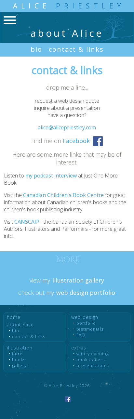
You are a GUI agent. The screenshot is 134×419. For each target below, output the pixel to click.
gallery (19, 365)
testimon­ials (89, 329)
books (18, 359)
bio (36, 49)
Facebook (76, 141)
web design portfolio (85, 292)
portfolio (86, 323)
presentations (92, 365)
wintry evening (92, 354)
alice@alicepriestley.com (67, 127)
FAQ (81, 335)
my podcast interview (51, 175)
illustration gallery (78, 280)
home (13, 317)
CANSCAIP (26, 221)
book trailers (90, 359)
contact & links (76, 49)
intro (17, 354)
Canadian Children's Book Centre (63, 195)
